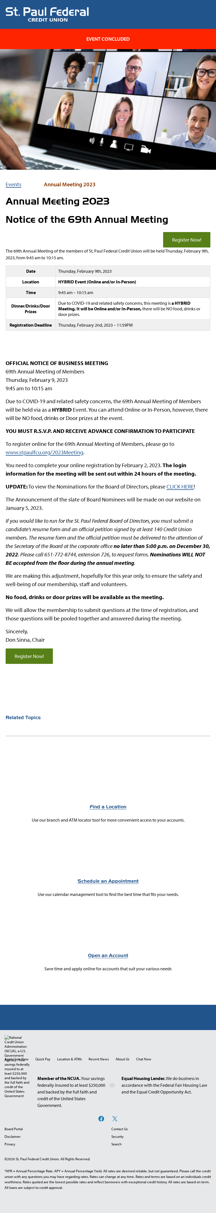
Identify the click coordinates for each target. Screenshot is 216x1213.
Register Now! (186, 240)
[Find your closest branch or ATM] (108, 789)
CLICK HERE (180, 486)
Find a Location (108, 807)
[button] (143, 1059)
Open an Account (108, 956)
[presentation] (143, 1059)
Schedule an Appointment (108, 881)
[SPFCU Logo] (47, 14)
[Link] (108, 864)
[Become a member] (108, 938)
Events (13, 184)
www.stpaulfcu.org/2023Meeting (44, 452)
